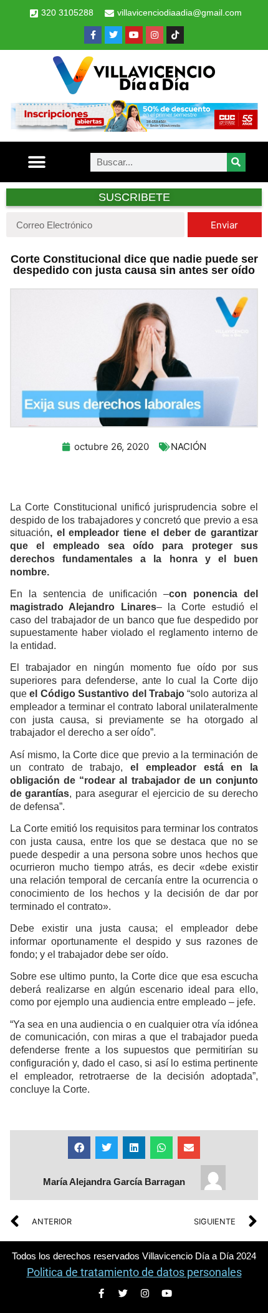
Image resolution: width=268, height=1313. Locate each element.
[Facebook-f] (93, 35)
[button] (37, 162)
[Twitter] (113, 35)
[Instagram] (154, 35)
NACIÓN (188, 446)
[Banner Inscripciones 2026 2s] (134, 128)
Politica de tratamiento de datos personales (134, 1272)
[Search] (236, 162)
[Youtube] (134, 35)
